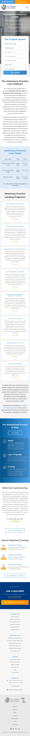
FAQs (15, 669)
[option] (15, 508)
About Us (15, 706)
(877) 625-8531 (8, 1)
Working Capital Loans (15, 648)
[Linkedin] (19, 729)
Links (15, 721)
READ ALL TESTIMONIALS (15, 530)
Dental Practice (15, 616)
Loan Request (15, 672)
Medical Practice (15, 627)
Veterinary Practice (15, 545)
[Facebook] (11, 729)
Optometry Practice (15, 624)
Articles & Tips (15, 667)
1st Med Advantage (15, 659)
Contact (15, 715)
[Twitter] (13, 729)
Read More (15, 219)
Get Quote (15, 73)
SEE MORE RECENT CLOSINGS (15, 576)
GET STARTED (15, 433)
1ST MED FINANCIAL (12, 732)
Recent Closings (15, 664)
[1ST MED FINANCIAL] (8, 7)
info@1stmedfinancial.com (16, 689)
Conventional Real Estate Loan (15, 640)
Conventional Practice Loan (15, 638)
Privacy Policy (14, 718)
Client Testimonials (15, 662)
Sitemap (15, 724)
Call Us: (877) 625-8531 (14, 596)
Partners (15, 709)
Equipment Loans (15, 651)
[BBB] (23, 700)
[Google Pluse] (16, 729)
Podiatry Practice (15, 629)
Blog (15, 712)
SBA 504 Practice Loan (15, 645)
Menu (27, 7)
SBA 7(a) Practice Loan (15, 643)
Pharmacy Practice (15, 621)
